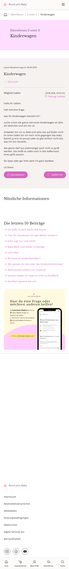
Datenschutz (10, 524)
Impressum (10, 496)
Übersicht (13, 81)
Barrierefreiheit (12, 538)
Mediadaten (10, 510)
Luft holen (13, 252)
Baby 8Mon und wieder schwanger (26, 246)
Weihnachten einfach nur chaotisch (27, 269)
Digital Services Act (14, 531)
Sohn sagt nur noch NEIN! (21, 241)
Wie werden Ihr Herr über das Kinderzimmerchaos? (35, 264)
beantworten (18, 174)
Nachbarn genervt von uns (22, 281)
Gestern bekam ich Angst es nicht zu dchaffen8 (33, 275)
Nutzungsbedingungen (16, 517)
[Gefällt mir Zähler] (55, 174)
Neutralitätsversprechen (17, 503)
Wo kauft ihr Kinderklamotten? (24, 258)
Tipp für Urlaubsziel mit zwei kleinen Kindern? (33, 235)
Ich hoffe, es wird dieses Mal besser (27, 229)
